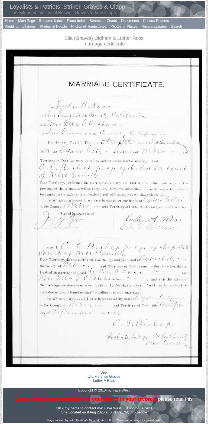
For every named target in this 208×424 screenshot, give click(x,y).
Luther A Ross (104, 381)
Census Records (156, 21)
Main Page (26, 21)
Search (176, 26)
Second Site (97, 420)
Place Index (76, 21)
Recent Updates (154, 26)
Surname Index (51, 21)
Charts (112, 21)
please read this (175, 399)
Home (9, 21)
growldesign (153, 420)
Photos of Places (124, 26)
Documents (130, 21)
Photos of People (53, 26)
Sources (96, 21)
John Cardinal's (78, 420)
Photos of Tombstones (88, 26)
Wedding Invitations (20, 26)
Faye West (112, 408)
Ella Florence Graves (104, 376)
